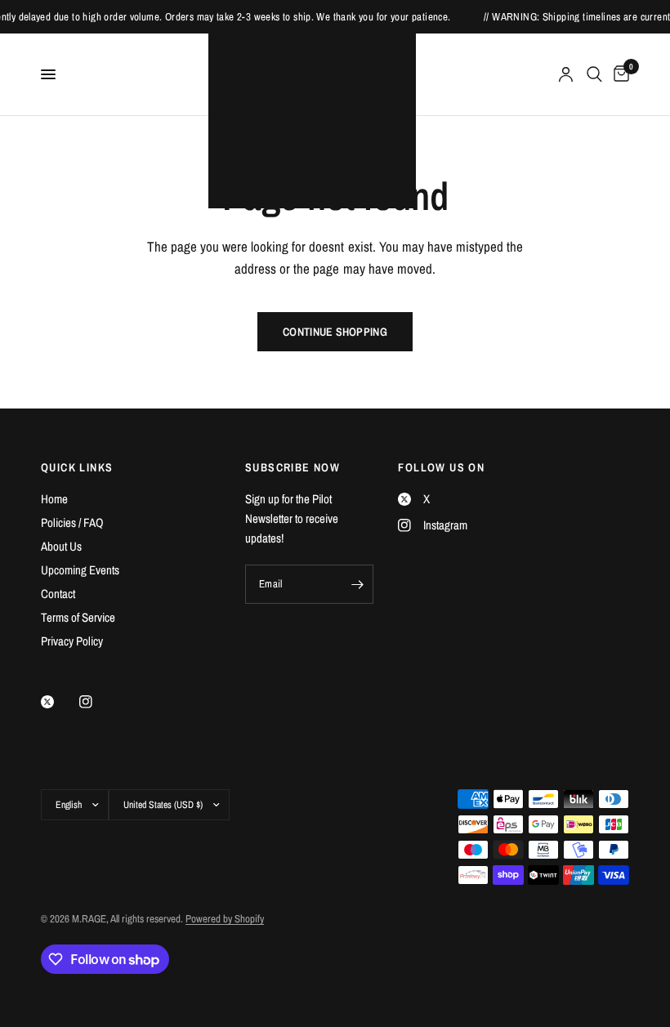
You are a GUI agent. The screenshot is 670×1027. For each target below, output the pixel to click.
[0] (618, 74)
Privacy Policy (72, 641)
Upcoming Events (80, 569)
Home (54, 498)
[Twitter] (59, 702)
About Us (61, 546)
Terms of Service (78, 617)
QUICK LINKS (77, 467)
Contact (58, 593)
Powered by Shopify (224, 919)
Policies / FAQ (72, 522)
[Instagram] (97, 702)
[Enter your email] (357, 584)
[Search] (594, 74)
